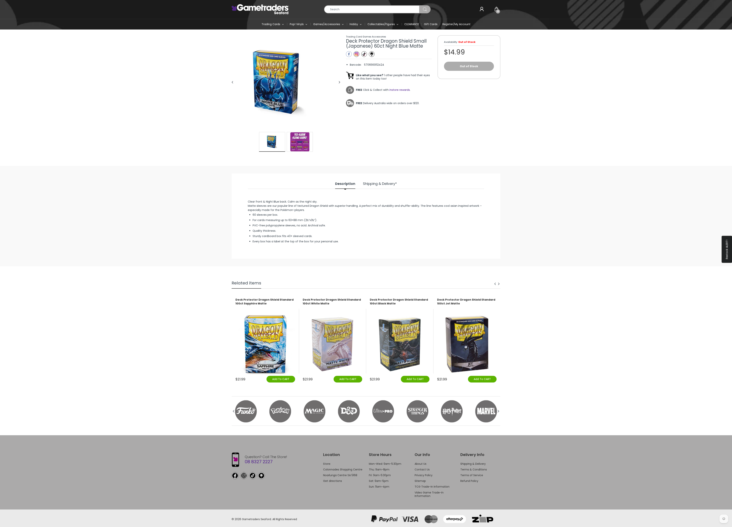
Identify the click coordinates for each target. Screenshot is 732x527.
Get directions (332, 481)
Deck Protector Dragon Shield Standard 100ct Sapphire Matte (264, 301)
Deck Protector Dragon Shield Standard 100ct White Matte (332, 301)
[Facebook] (349, 54)
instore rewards (399, 90)
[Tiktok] (364, 54)
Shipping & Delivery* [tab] (380, 183)
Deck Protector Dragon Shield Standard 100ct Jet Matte (466, 301)
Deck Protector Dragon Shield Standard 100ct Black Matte (399, 301)
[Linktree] (372, 54)
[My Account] (482, 9)
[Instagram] (356, 54)
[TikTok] (252, 475)
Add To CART (280, 379)
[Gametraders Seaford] (260, 9)
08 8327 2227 (259, 462)
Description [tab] (345, 183)
